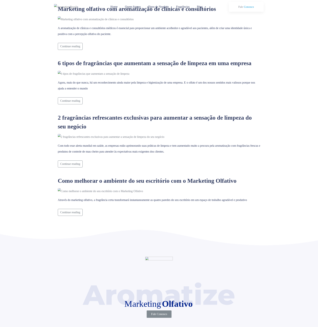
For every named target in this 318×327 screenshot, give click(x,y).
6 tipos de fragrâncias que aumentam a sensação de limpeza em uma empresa (154, 63)
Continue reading (70, 46)
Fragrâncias (183, 6)
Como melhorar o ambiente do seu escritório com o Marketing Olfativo (147, 180)
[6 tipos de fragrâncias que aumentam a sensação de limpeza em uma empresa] (93, 73)
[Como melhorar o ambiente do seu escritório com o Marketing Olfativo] (100, 190)
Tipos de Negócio (158, 6)
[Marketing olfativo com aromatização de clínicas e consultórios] (96, 19)
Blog (200, 6)
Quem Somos (133, 6)
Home (114, 6)
